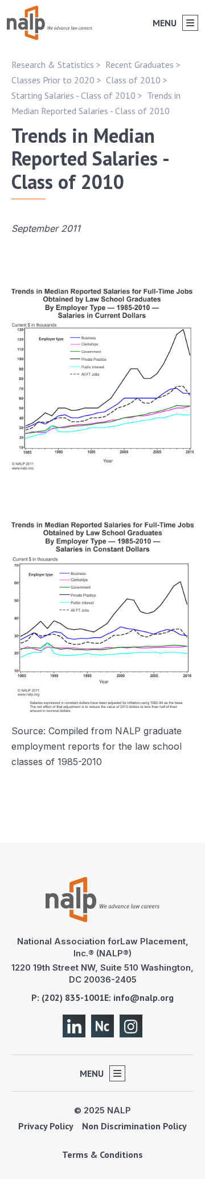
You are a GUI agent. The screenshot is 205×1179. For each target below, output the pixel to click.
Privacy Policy (45, 1126)
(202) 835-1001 (73, 997)
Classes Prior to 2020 (53, 80)
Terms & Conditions (102, 1154)
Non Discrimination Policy (134, 1126)
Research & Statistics (52, 64)
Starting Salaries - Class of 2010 (73, 95)
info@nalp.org (143, 997)
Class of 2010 (133, 80)
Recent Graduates (139, 64)
